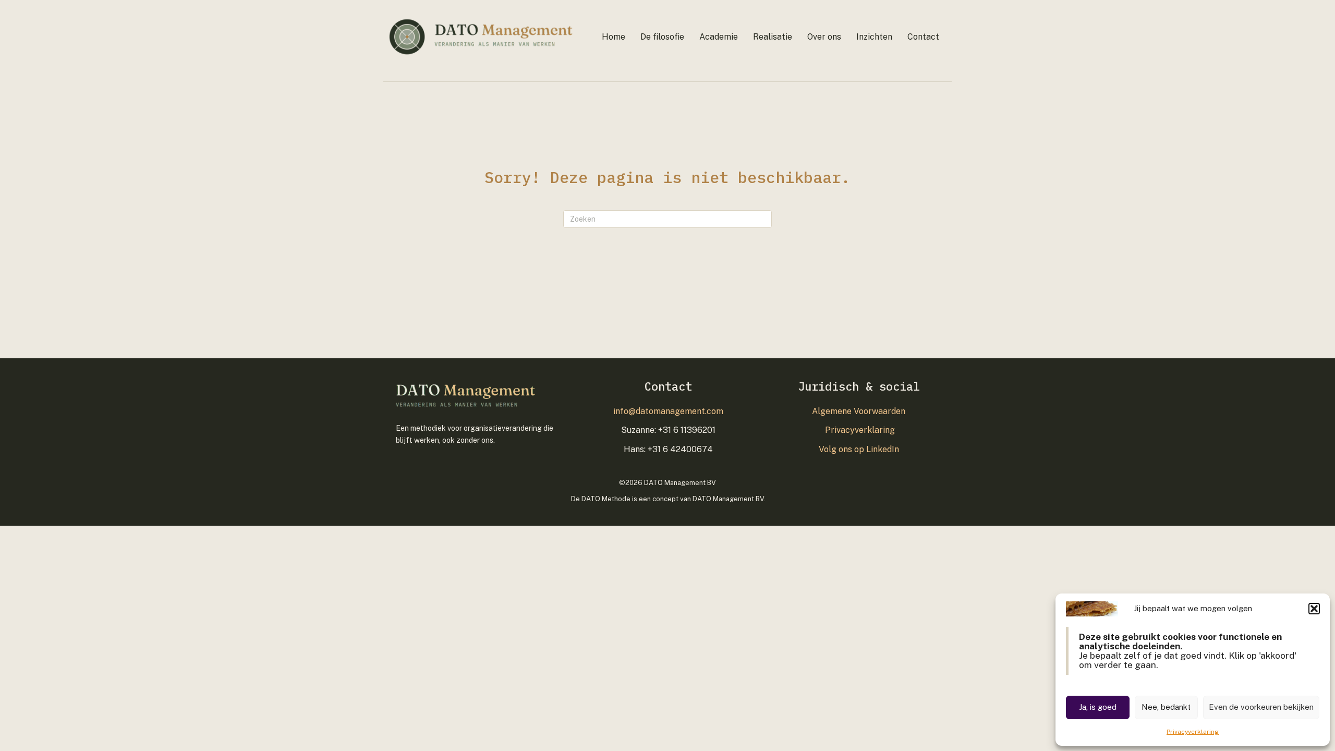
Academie (718, 37)
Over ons (824, 37)
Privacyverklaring (1193, 731)
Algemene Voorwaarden (858, 411)
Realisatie (772, 37)
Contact (923, 37)
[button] (1314, 608)
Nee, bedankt (1166, 706)
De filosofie (662, 37)
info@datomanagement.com (668, 411)
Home (613, 37)
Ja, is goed (1097, 706)
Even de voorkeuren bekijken (1261, 706)
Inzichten (874, 37)
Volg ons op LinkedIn (859, 449)
